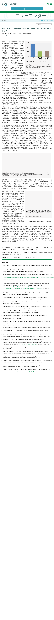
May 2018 (4, 20)
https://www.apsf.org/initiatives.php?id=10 (28, 344)
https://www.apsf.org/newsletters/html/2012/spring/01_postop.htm (23, 371)
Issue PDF (10, 20)
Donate (28, 9)
